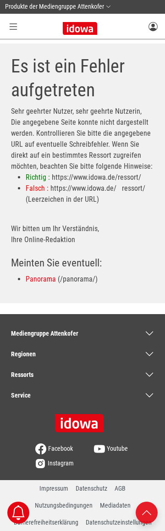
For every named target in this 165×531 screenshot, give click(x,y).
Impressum (53, 488)
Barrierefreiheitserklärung (46, 522)
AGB (120, 488)
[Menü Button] (13, 26)
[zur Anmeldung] (153, 26)
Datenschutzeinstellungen (119, 522)
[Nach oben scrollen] (147, 512)
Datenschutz (91, 488)
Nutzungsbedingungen (64, 505)
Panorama (41, 279)
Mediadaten (115, 505)
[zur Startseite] (82, 420)
